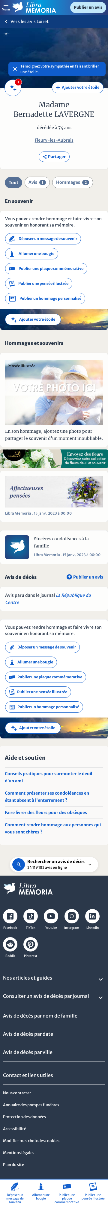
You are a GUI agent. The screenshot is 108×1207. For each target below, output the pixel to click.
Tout (13, 182)
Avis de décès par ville (27, 1052)
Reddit (10, 956)
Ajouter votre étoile (78, 87)
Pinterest (30, 956)
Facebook (10, 928)
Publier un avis (88, 7)
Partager (54, 156)
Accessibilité (14, 1128)
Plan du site (13, 1164)
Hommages (71, 182)
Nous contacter (17, 1093)
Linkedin (92, 928)
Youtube (51, 928)
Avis (36, 182)
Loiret (43, 21)
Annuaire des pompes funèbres (31, 1104)
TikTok (30, 928)
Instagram (71, 928)
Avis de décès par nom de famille (40, 1016)
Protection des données (24, 1116)
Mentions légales (18, 1152)
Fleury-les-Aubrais (54, 140)
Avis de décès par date (28, 1034)
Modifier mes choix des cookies (31, 1140)
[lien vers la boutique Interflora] (54, 458)
